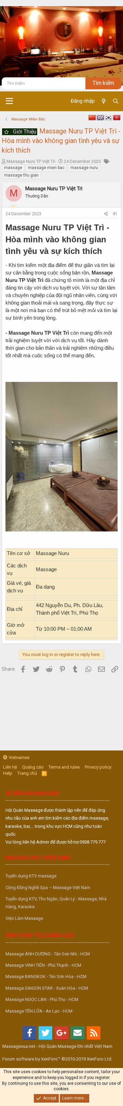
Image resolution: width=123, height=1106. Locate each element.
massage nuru (84, 167)
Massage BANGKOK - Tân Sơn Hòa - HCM (45, 976)
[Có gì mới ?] (103, 101)
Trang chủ (27, 773)
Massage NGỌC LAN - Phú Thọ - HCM (41, 999)
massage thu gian (21, 175)
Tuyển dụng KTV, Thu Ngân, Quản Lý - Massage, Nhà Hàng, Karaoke (56, 902)
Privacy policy (98, 767)
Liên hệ (10, 767)
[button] (9, 101)
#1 (115, 213)
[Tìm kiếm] (116, 101)
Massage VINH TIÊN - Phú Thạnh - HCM (43, 965)
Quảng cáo (33, 767)
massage (13, 167)
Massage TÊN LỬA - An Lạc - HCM (38, 1011)
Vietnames (18, 757)
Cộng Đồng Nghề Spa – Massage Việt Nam (47, 887)
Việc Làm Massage (24, 918)
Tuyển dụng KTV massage (30, 875)
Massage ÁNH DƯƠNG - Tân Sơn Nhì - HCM (47, 953)
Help (7, 773)
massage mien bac (46, 167)
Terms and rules (64, 767)
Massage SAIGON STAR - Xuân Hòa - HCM (46, 988)
